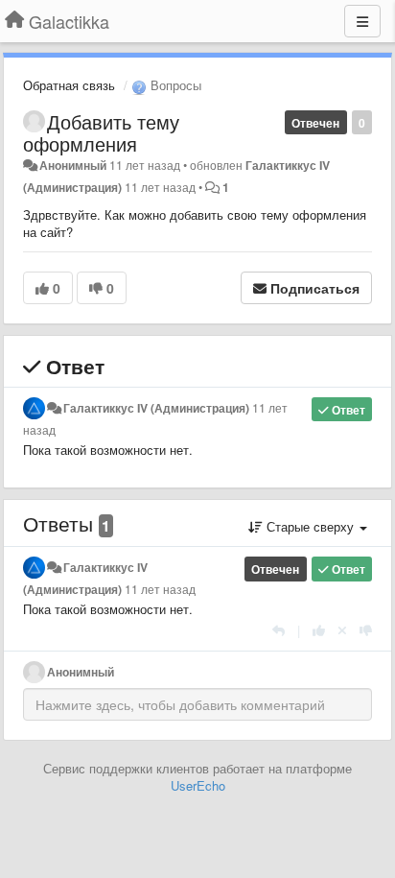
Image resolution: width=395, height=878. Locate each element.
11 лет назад (160, 589)
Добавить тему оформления (101, 132)
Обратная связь (69, 85)
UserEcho (198, 785)
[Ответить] (278, 630)
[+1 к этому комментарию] (319, 630)
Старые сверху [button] (310, 526)
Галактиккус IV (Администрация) (156, 407)
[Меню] (362, 21)
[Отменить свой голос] (342, 630)
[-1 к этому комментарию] (366, 630)
